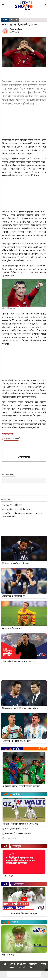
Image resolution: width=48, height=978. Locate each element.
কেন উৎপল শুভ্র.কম (17, 964)
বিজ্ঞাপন (33, 967)
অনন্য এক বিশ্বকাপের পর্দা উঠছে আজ (16, 509)
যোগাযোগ (22, 967)
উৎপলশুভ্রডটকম (16, 29)
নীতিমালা (33, 964)
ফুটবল (14, 20)
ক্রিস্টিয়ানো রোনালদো (12, 439)
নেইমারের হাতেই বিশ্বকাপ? (12, 504)
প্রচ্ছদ (6, 20)
